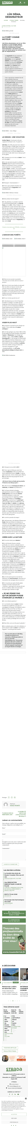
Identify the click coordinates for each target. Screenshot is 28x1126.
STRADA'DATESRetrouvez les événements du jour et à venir (14, 913)
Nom (3, 828)
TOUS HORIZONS (7, 982)
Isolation (20, 887)
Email (4, 834)
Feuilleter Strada (10, 1051)
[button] (26, 1098)
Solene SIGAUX (15, 806)
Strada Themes (14, 20)
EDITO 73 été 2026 (11, 894)
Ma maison (8, 889)
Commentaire (6, 848)
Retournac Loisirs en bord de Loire (9, 987)
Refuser (14, 1118)
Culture (13, 26)
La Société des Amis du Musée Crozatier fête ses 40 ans (14, 875)
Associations (9, 878)
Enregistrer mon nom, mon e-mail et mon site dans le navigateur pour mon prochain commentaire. (14, 843)
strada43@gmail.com (14, 1086)
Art (14, 878)
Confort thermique (11, 887)
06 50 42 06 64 (14, 1084)
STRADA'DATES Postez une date (14, 920)
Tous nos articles (10, 1047)
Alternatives (16, 1026)
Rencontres (6, 26)
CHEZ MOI (11, 890)
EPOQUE (23, 982)
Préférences (14, 1122)
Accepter (14, 1114)
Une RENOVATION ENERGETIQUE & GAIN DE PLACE (13, 884)
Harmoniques (9, 903)
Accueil (6, 20)
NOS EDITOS (8, 896)
